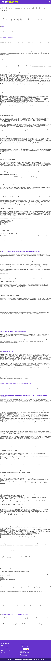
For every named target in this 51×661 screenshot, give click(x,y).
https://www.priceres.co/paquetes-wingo (34, 118)
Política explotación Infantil (5, 650)
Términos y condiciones (5, 647)
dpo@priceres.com (44, 278)
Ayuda (2, 645)
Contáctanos (3, 652)
